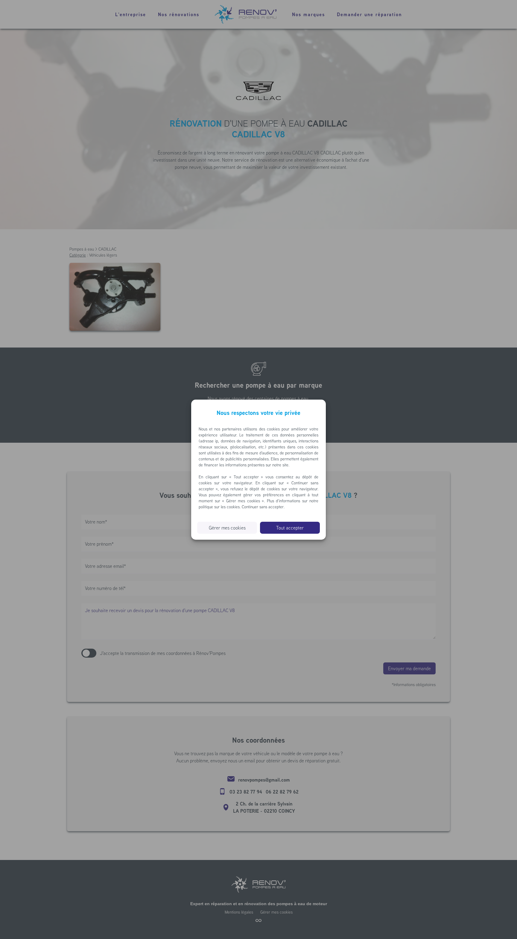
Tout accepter (290, 528)
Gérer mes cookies (227, 528)
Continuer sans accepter (263, 506)
